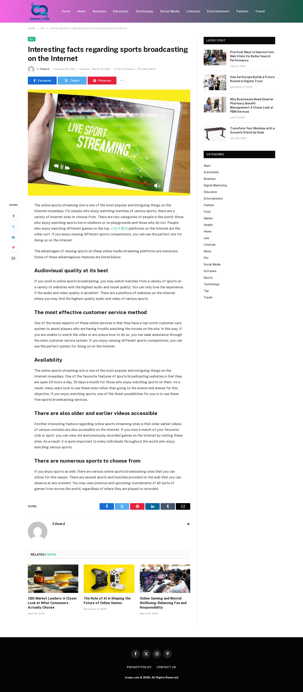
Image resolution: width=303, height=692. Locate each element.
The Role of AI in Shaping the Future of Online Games (107, 600)
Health (208, 225)
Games (208, 218)
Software (210, 271)
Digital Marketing (215, 185)
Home (66, 11)
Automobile (211, 172)
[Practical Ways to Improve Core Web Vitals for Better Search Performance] (215, 57)
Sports (208, 277)
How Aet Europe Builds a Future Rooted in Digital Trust (252, 79)
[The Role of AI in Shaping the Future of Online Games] (109, 579)
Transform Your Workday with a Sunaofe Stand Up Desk (252, 130)
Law (206, 238)
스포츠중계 (119, 228)
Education (120, 11)
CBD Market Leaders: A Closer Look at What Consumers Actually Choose (52, 602)
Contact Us (166, 667)
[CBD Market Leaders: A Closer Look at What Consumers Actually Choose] (53, 579)
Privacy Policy (139, 667)
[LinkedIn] (13, 237)
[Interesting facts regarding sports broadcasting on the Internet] (109, 143)
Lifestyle (193, 11)
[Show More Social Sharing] (121, 80)
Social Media (170, 11)
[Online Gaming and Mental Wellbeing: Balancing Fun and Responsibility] (165, 579)
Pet (206, 258)
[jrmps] (39, 11)
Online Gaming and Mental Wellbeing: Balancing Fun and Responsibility (163, 602)
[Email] (13, 258)
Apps (207, 165)
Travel (260, 11)
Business (99, 11)
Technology (144, 11)
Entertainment (218, 11)
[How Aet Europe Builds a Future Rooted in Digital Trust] (215, 82)
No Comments (126, 69)
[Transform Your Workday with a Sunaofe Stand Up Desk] (215, 133)
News (82, 11)
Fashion (242, 11)
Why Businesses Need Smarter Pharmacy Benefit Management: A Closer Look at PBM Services (252, 105)
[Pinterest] (13, 247)
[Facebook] (13, 216)
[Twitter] (13, 226)
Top (206, 290)
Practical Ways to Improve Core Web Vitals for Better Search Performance (252, 56)
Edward (44, 69)
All (31, 39)
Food (207, 211)
